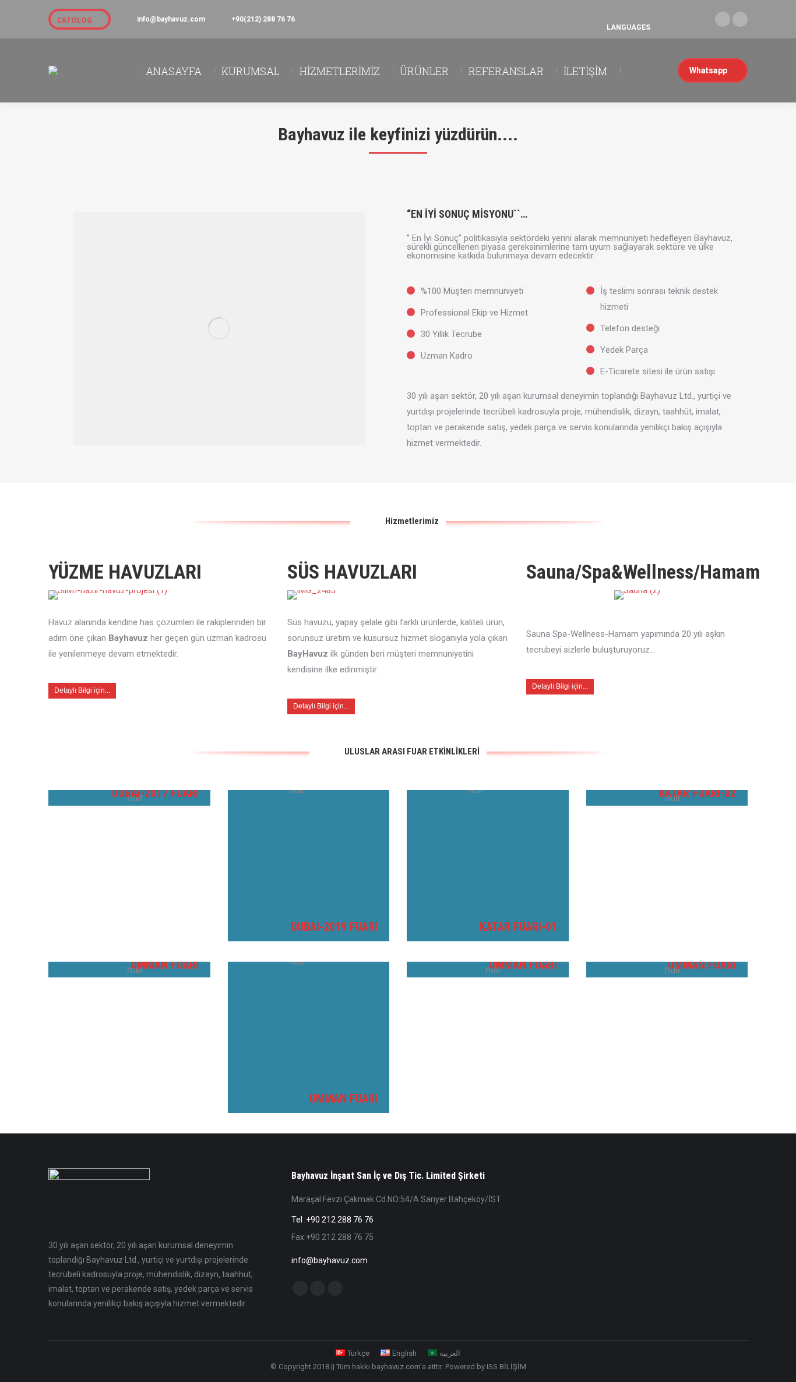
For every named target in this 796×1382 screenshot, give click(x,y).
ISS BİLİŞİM (506, 1366)
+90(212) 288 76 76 (263, 19)
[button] (657, 17)
